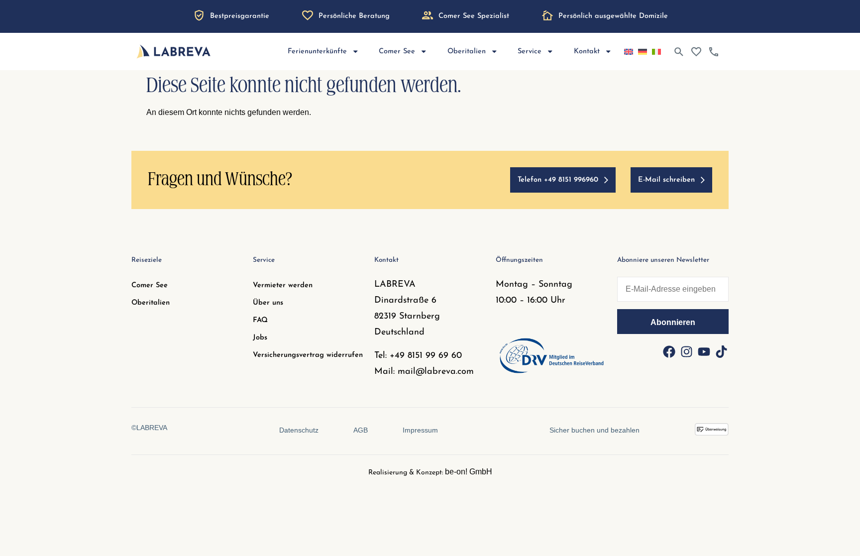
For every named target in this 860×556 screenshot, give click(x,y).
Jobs (260, 337)
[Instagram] (686, 351)
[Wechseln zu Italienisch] (656, 52)
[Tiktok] (721, 351)
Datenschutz (299, 430)
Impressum (420, 430)
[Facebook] (668, 351)
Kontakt (587, 51)
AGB (360, 430)
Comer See (149, 285)
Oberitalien (150, 303)
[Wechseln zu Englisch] (629, 52)
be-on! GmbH (468, 471)
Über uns (268, 303)
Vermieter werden (283, 285)
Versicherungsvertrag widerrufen (308, 355)
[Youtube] (703, 351)
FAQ (260, 320)
